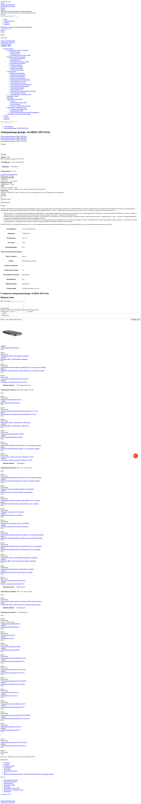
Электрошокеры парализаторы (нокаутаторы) (23, 91)
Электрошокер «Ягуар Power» (9, 695)
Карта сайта (7, 769)
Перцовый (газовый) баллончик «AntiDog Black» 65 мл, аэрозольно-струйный (22, 370)
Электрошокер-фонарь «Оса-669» (10, 650)
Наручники (10, 97)
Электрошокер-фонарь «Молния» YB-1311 (12, 707)
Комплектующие (15, 53)
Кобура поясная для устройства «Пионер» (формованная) (17, 492)
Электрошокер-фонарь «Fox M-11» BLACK (13, 684)
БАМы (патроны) (15, 52)
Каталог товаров (8, 48)
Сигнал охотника (15, 104)
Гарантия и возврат (9, 766)
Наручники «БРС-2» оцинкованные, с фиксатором (15, 425)
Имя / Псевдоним (5, 301)
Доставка (6, 117)
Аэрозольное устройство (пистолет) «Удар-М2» (14, 382)
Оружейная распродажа (10, 771)
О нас (5, 19)
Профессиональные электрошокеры (20, 79)
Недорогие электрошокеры (18, 78)
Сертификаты (8, 767)
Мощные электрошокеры (17, 76)
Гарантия (6, 22)
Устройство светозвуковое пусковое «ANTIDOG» (14, 526)
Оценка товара (5, 311)
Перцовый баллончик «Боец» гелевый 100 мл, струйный (16, 572)
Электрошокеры (11, 71)
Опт (5, 772)
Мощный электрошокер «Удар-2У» (10, 730)
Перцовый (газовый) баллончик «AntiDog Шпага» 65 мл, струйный (19, 503)
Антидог (12, 101)
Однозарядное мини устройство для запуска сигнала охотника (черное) (20, 604)
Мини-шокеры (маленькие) (18, 75)
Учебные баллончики (16, 68)
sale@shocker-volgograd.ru (8, 6)
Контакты (6, 24)
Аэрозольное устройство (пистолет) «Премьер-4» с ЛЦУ (16, 460)
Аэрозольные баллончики (17, 58)
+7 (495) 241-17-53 (6, 794)
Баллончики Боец (15, 60)
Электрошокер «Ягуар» (7, 638)
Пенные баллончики (16, 65)
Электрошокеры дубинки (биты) (19, 86)
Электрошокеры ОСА (16, 89)
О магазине (7, 762)
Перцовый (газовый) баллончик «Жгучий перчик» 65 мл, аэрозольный (20, 549)
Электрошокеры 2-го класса (18, 83)
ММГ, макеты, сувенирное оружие (16, 107)
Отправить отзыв (135, 319)
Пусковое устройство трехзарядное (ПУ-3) (12, 584)
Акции (6, 115)
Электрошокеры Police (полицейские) (20, 84)
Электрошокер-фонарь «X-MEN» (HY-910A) (16, 128)
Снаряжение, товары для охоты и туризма (19, 114)
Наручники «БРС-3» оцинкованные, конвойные (14, 359)
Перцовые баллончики (10, 781)
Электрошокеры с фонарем (18, 93)
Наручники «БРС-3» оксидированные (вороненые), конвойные (18, 561)
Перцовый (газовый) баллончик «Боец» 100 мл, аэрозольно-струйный (20, 481)
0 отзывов (3, 154)
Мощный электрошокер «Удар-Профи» (11, 515)
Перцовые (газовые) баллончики (16, 57)
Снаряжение (7, 791)
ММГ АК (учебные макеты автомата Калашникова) (24, 112)
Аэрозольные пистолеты (11, 780)
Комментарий (4, 308)
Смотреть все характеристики (9, 174)
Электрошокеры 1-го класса (18, 81)
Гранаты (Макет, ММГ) (16, 110)
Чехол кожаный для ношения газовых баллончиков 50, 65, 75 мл (18, 414)
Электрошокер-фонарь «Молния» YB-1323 (13, 661)
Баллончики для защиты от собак (19, 61)
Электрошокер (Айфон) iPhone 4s (10, 347)
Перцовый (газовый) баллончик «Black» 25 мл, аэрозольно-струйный (20, 448)
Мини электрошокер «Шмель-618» (10, 403)
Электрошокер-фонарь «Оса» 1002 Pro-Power (13, 745)
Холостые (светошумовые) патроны (20, 106)
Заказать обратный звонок (8, 4)
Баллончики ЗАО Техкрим (17, 63)
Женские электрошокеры (17, 73)
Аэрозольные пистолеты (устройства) (17, 50)
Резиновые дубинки (12, 96)
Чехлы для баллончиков (17, 70)
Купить (3, 352)
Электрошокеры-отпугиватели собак (20, 94)
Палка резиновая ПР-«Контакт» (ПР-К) (12, 437)
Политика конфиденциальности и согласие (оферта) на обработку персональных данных (29, 774)
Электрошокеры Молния (17, 88)
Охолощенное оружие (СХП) (18, 102)
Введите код (5, 315)
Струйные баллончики (16, 66)
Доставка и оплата (9, 21)
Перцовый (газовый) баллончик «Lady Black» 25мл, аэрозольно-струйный (21, 538)
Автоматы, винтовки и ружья (18, 109)
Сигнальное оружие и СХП (15, 99)
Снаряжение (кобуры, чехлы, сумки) (20, 55)
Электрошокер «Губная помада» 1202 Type (12, 672)
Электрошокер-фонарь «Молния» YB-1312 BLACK (15, 718)
